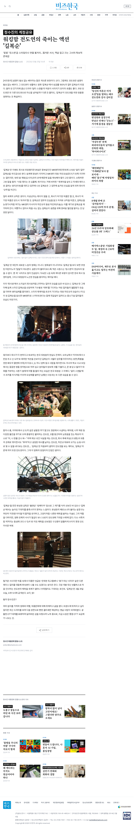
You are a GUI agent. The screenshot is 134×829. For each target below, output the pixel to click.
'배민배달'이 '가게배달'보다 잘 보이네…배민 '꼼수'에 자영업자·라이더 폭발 (103, 174)
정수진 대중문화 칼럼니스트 (13, 62)
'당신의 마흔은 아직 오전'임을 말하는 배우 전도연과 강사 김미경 (102, 92)
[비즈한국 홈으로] (67, 6)
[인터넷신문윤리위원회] (124, 807)
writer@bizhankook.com (12, 645)
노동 (67, 15)
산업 (35, 15)
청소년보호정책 (87, 803)
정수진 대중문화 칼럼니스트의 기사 (15, 699)
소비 (74, 15)
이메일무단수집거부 (73, 803)
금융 (42, 15)
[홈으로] (7, 805)
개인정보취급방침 (58, 803)
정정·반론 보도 (99, 803)
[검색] (10, 6)
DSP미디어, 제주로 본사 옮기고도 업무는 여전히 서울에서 (104, 270)
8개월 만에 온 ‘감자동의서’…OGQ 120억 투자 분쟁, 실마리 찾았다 (103, 205)
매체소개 (18, 803)
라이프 (115, 15)
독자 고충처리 (45, 803)
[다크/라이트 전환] (5, 6)
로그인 (127, 6)
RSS (108, 803)
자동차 (83, 15)
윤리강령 (26, 803)
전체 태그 (116, 803)
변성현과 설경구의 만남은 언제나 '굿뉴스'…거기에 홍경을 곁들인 (104, 119)
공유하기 (45, 630)
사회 (91, 15)
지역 (106, 15)
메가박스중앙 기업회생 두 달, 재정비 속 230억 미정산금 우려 (103, 249)
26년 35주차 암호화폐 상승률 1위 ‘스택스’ (102, 228)
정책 (59, 15)
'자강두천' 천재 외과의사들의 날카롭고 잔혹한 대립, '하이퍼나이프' (103, 145)
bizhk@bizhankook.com (98, 820)
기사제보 (35, 803)
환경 (98, 15)
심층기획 (26, 15)
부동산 (51, 15)
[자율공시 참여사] (127, 816)
